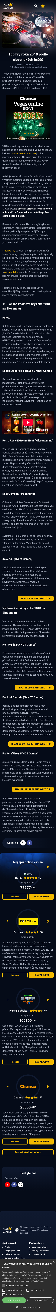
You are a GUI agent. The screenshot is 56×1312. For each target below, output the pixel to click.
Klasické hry (8, 250)
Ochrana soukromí (12, 1254)
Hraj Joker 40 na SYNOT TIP (36, 598)
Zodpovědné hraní (12, 1251)
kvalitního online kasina (24, 153)
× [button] (53, 1262)
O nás (7, 1247)
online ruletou (11, 272)
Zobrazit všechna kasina (27, 1152)
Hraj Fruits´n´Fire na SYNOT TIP (33, 789)
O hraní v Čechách (39, 1254)
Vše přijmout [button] (14, 1300)
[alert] (28, 1285)
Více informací (38, 1281)
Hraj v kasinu (41, 896)
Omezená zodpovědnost (15, 1258)
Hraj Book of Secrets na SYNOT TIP (31, 744)
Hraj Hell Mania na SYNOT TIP (34, 688)
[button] (28, 1307)
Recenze (15, 896)
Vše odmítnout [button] (41, 1300)
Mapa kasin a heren (40, 1247)
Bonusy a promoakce (40, 1251)
